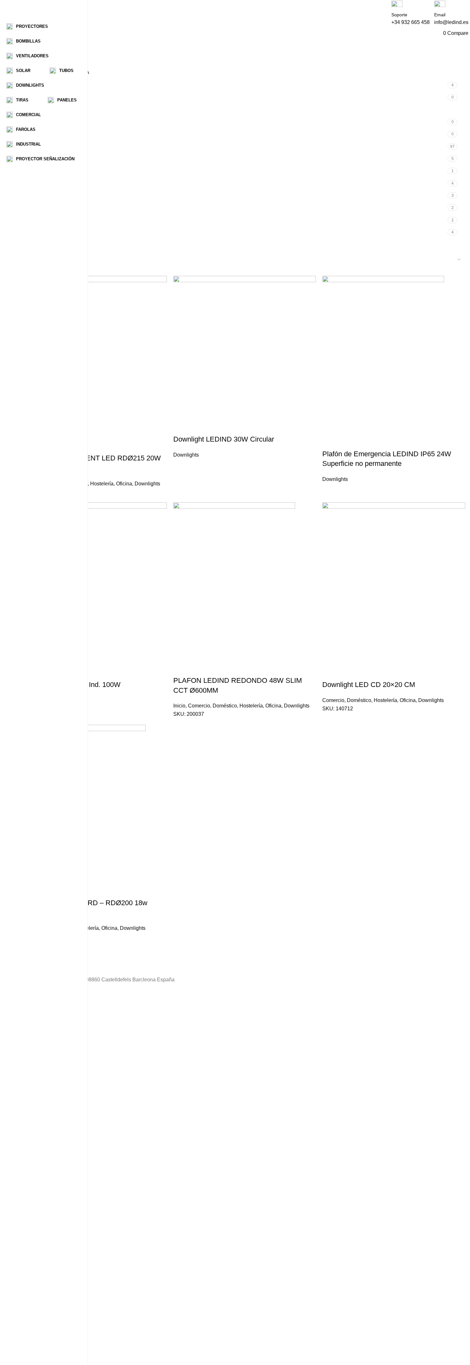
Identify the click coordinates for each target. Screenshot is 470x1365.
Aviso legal (43, 1349)
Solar (30, 195)
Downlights (37, 109)
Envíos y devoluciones (56, 1320)
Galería (38, 1082)
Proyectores (37, 183)
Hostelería (102, 483)
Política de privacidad (54, 1305)
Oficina (124, 483)
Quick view (199, 427)
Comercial (35, 97)
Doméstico (225, 705)
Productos (41, 1038)
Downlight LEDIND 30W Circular (223, 439)
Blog (35, 1068)
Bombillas (35, 85)
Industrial (34, 134)
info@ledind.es (451, 22)
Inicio (30, 146)
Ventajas (40, 1053)
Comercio (199, 705)
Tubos (31, 220)
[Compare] (181, 427)
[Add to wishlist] (216, 427)
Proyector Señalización (50, 171)
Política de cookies (51, 1334)
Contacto (40, 1097)
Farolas (32, 122)
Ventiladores (38, 232)
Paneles (33, 159)
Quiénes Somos (48, 1023)
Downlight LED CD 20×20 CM (368, 685)
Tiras (29, 208)
